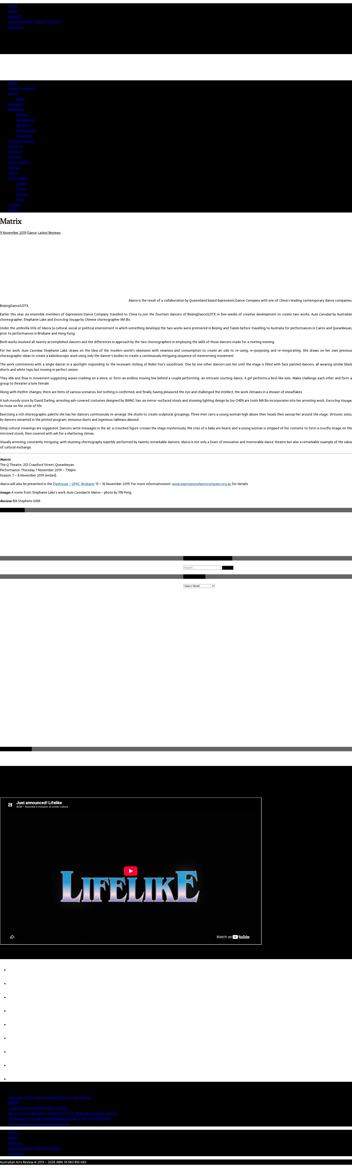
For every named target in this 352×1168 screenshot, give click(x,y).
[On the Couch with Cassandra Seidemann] (16, 1038)
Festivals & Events (21, 141)
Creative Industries (22, 88)
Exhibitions (16, 109)
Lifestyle (14, 157)
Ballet (20, 98)
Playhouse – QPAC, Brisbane (73, 483)
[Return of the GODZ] (16, 1052)
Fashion (22, 114)
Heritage (14, 151)
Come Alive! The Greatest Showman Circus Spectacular (49, 1097)
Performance (18, 178)
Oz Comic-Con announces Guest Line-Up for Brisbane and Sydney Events (62, 1113)
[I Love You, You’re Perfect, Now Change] (16, 997)
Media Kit (15, 16)
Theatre (14, 204)
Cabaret (22, 183)
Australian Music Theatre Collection (34, 21)
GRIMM (13, 1102)
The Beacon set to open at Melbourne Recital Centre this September (59, 1118)
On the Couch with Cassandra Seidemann (39, 1124)
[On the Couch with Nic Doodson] (16, 1079)
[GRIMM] (16, 983)
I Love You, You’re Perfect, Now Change (37, 1108)
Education (15, 104)
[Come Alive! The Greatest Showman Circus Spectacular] (16, 970)
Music (20, 199)
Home (12, 6)
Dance (13, 93)
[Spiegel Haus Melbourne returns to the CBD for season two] (16, 1065)
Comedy (22, 194)
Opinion (14, 167)
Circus (20, 188)
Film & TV (15, 146)
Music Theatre (18, 162)
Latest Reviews (49, 232)
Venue (13, 210)
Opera (12, 173)
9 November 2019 (13, 232)
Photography (26, 130)
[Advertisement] (30, 715)
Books (12, 83)
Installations (25, 120)
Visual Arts (24, 136)
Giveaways (16, 27)
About (12, 11)
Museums (23, 125)
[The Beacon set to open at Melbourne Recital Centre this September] (16, 1024)
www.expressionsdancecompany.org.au (201, 483)
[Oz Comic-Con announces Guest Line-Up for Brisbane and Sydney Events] (16, 1011)
